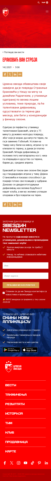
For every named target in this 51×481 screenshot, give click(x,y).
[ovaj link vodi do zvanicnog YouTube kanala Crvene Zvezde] (25, 463)
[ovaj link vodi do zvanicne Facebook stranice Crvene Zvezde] (5, 463)
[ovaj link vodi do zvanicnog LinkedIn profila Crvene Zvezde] (46, 463)
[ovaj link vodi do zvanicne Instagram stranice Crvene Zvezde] (18, 463)
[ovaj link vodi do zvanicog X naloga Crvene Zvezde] (12, 463)
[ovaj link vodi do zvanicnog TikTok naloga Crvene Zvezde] (32, 463)
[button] (47, 12)
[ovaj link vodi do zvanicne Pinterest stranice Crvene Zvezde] (39, 463)
